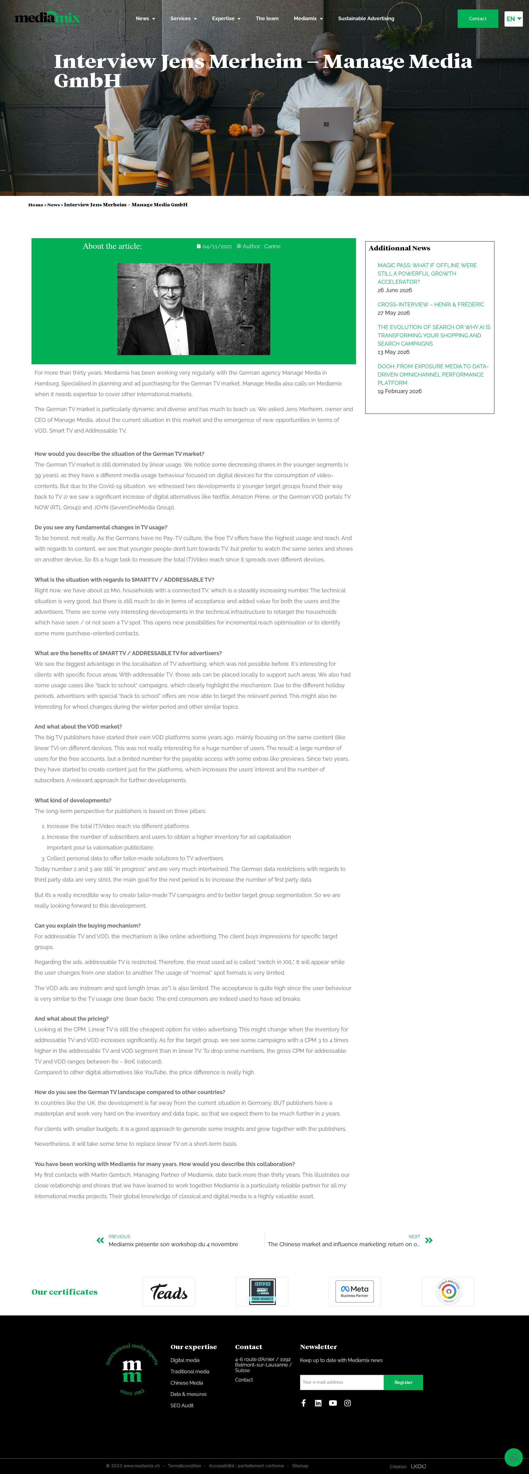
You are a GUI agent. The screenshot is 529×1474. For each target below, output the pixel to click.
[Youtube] (333, 1403)
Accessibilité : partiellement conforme (246, 1465)
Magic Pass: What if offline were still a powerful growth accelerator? (427, 273)
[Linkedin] (318, 1403)
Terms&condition (184, 1465)
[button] (514, 1457)
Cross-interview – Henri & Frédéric (431, 304)
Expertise (223, 18)
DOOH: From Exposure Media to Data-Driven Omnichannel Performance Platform (433, 374)
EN (511, 19)
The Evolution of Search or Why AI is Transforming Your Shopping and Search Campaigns (434, 335)
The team (267, 18)
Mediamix (305, 18)
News (142, 18)
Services (181, 18)
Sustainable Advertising (366, 18)
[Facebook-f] (303, 1403)
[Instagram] (347, 1403)
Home (35, 204)
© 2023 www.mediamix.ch (133, 1465)
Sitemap (300, 1465)
